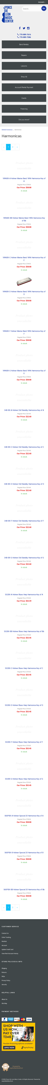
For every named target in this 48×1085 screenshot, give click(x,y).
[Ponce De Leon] (10, 14)
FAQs (3, 976)
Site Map (4, 1003)
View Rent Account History (10, 953)
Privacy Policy (6, 980)
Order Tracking (6, 937)
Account (41, 2)
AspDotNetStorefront (7, 1081)
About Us (4, 999)
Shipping (4, 968)
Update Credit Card (7, 949)
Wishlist (4, 941)
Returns (4, 972)
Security (4, 984)
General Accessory (7, 130)
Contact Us (5, 933)
